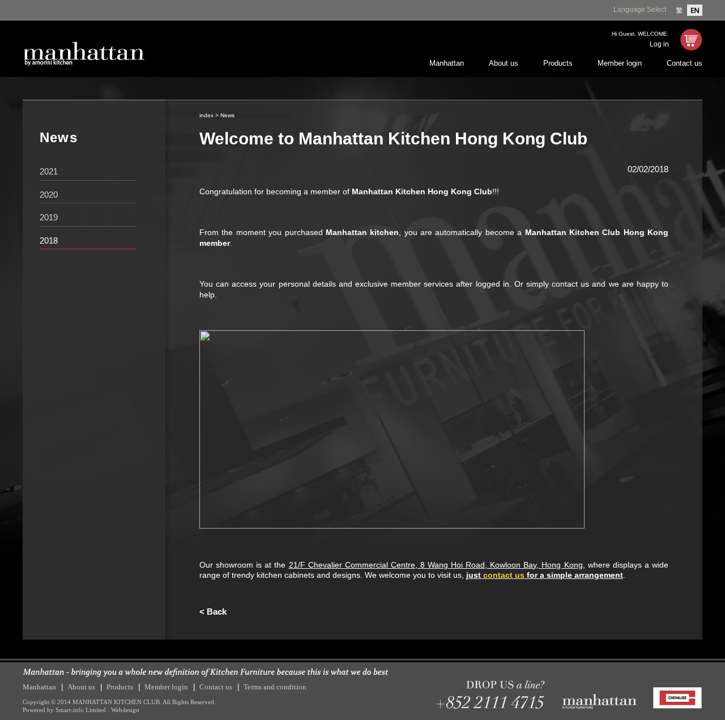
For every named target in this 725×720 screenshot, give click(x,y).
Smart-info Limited (81, 709)
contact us (503, 575)
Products (558, 63)
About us (503, 63)
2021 (49, 171)
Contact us (684, 63)
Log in (659, 44)
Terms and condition (275, 687)
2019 (49, 217)
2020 (49, 194)
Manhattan (446, 63)
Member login (620, 63)
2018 (49, 240)
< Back (213, 611)
